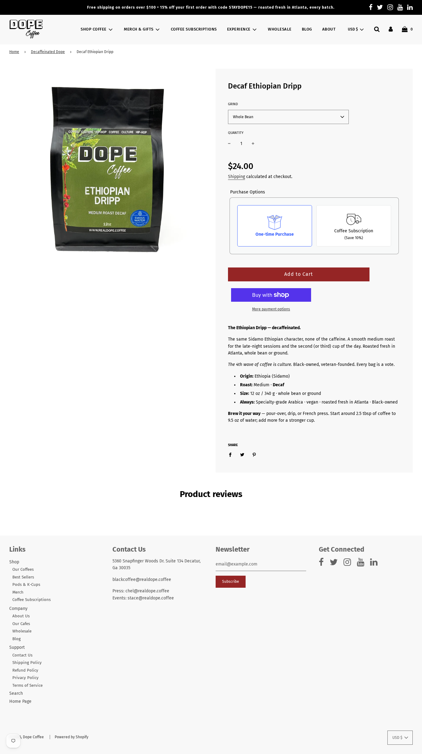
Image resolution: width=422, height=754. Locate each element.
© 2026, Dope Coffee (26, 737)
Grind (233, 104)
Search (16, 693)
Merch (17, 592)
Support (17, 647)
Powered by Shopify (71, 737)
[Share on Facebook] (232, 454)
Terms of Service (27, 685)
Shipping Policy (27, 662)
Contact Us (22, 655)
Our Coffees (23, 569)
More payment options (271, 309)
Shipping (236, 176)
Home (14, 52)
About (329, 29)
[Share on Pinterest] (254, 454)
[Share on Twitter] (242, 454)
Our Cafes (21, 623)
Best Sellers (23, 577)
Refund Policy (25, 670)
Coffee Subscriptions (194, 29)
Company (18, 608)
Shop (14, 562)
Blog (307, 29)
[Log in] (391, 29)
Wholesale (280, 29)
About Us (21, 616)
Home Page (20, 701)
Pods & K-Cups (26, 584)
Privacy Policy (25, 677)
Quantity (235, 133)
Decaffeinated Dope (48, 52)
